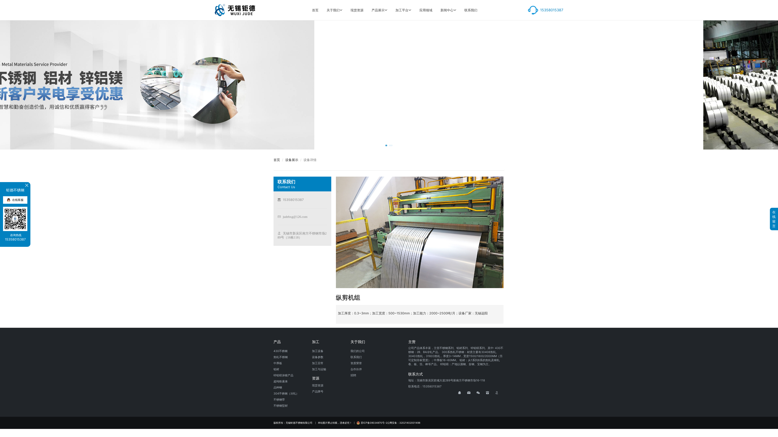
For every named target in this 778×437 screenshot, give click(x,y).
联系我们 (470, 10)
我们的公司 (358, 351)
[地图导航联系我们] (499, 392)
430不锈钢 (280, 351)
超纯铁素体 (281, 381)
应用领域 (425, 10)
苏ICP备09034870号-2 (374, 422)
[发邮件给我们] (472, 392)
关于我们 (333, 10)
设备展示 (291, 160)
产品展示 (378, 10)
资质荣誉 (356, 363)
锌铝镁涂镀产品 (283, 375)
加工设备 (317, 351)
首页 (315, 10)
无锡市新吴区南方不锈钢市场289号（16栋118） (302, 235)
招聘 (353, 375)
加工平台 (401, 10)
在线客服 (18, 200)
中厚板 (278, 363)
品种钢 (278, 387)
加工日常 (317, 363)
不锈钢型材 (281, 405)
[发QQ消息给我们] (462, 392)
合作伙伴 (356, 369)
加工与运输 (319, 369)
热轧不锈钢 (281, 357)
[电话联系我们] (490, 392)
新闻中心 (446, 10)
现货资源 (357, 10)
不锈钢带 (279, 399)
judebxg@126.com (295, 216)
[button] (387, 145)
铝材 (276, 369)
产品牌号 (317, 391)
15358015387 (551, 10)
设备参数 (317, 357)
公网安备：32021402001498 (403, 422)
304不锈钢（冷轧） (286, 393)
